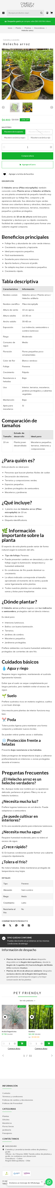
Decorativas (39, 28)
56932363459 (10, 1146)
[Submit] (41, 13)
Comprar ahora (14, 1049)
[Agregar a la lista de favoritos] (5, 1017)
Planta (18, 28)
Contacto (6, 1093)
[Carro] (51, 13)
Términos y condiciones (12, 1096)
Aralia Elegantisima (9, 1031)
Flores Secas (8, 1126)
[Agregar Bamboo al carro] (48, 1043)
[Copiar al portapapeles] (29, 925)
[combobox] (25, 13)
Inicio (10, 28)
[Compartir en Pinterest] (23, 925)
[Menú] (3, 13)
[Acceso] (47, 13)
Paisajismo (7, 1133)
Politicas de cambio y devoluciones (17, 1100)
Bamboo (32, 1031)
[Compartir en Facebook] (4, 925)
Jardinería (6, 1130)
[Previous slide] (4, 107)
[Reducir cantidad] (4, 147)
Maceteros (7, 1123)
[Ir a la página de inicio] (27, 5)
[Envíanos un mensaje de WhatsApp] (49, 1182)
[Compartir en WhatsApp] (16, 925)
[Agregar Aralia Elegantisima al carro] (22, 1043)
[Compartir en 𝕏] (10, 925)
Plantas (27, 28)
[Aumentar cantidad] (51, 147)
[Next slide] (51, 107)
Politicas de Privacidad (12, 1103)
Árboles (5, 1119)
